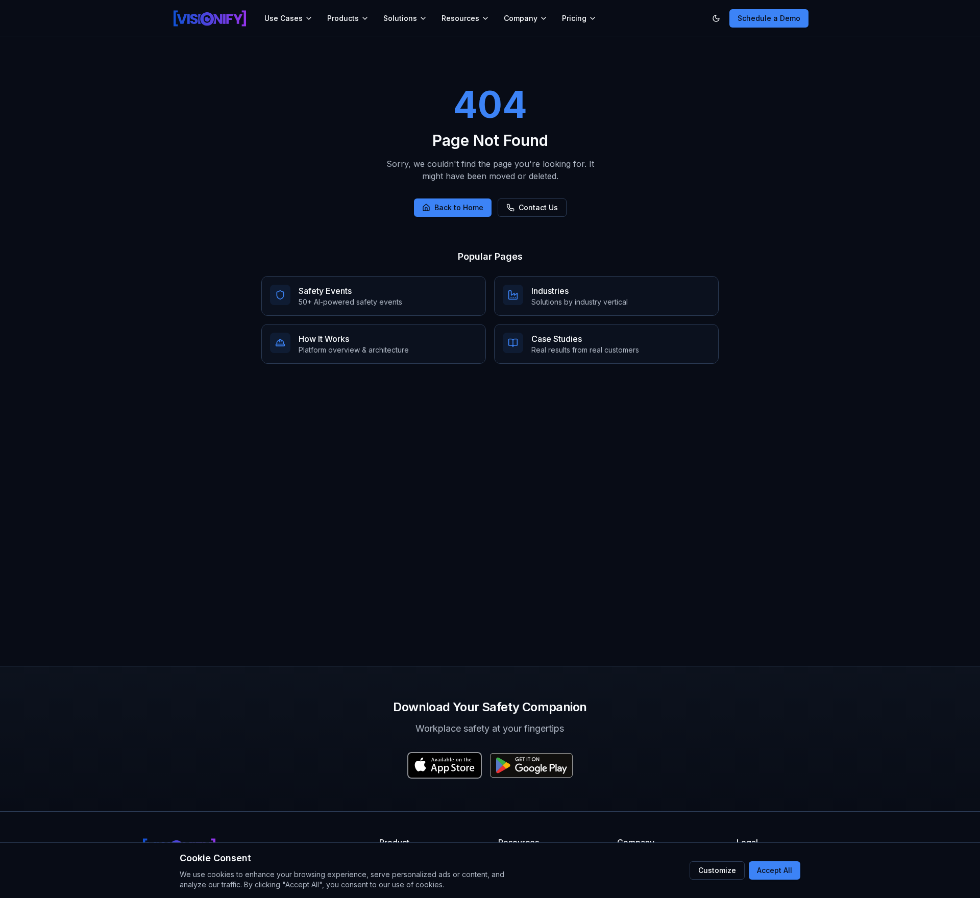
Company (520, 18)
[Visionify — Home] (210, 18)
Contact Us (538, 207)
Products (343, 18)
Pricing (574, 18)
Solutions (400, 18)
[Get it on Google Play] (531, 765)
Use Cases (283, 18)
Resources (460, 18)
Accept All (774, 870)
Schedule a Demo (769, 18)
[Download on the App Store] (444, 765)
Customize (717, 870)
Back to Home (458, 207)
